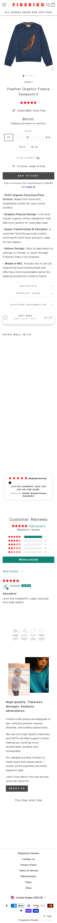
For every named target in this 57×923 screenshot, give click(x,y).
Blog (28, 887)
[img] (11, 580)
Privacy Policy (28, 864)
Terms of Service (28, 870)
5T (27, 137)
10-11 (22, 147)
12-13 (34, 147)
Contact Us (28, 859)
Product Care (28, 293)
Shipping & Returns (28, 853)
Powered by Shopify (28, 920)
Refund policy (28, 876)
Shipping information (28, 304)
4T (18, 137)
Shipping (15, 123)
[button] (28, 102)
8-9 (48, 137)
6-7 (37, 137)
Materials (28, 286)
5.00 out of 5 (37, 526)
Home (27, 82)
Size (28, 131)
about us (17, 788)
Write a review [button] (28, 559)
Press (28, 882)
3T (8, 137)
